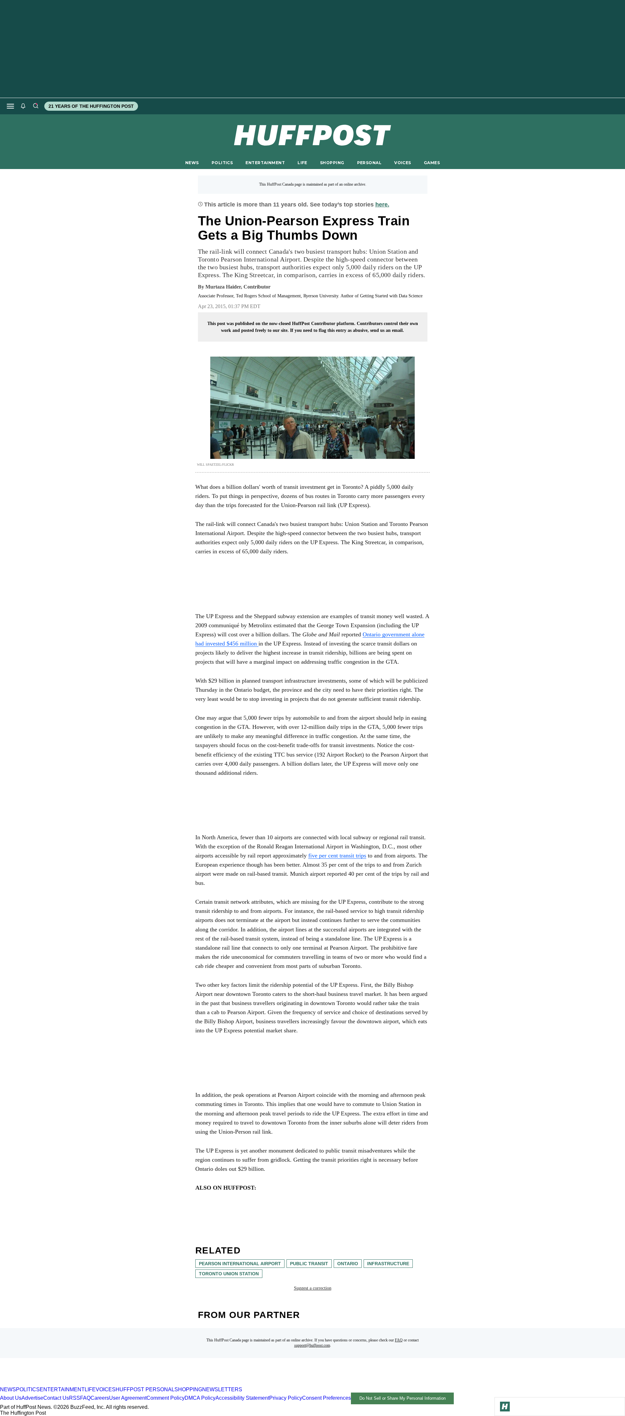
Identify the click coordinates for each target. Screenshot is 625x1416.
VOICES (402, 162)
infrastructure (388, 1263)
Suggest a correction (312, 1288)
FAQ (399, 1340)
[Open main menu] (10, 106)
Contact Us (56, 1398)
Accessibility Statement (242, 1398)
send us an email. (387, 330)
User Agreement (127, 1398)
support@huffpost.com (312, 1345)
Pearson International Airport (240, 1263)
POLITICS (222, 162)
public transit (309, 1263)
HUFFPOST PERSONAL (145, 1389)
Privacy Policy (285, 1398)
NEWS (192, 162)
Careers (99, 1398)
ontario (347, 1263)
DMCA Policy (200, 1398)
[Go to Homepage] (505, 1406)
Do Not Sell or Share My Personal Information (402, 1398)
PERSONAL (369, 162)
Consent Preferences (326, 1398)
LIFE (302, 162)
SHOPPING (332, 162)
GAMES (432, 162)
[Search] (35, 106)
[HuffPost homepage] (84, 1383)
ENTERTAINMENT (265, 162)
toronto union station (229, 1273)
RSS (74, 1398)
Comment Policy (165, 1398)
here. (382, 204)
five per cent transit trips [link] (337, 855)
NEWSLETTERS (222, 1389)
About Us (10, 1398)
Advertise (32, 1398)
